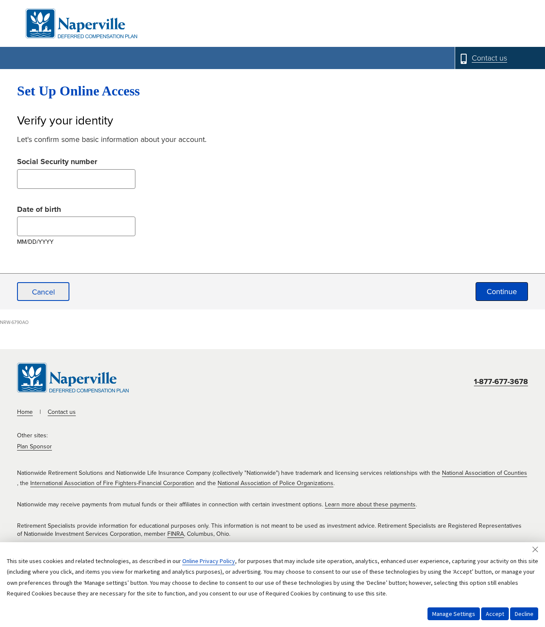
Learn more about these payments (370, 504)
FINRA (175, 533)
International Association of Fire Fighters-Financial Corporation (112, 483)
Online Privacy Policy (208, 561)
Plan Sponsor (34, 446)
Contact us (62, 412)
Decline (524, 614)
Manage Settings (453, 614)
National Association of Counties (484, 473)
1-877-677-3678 (501, 381)
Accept (495, 614)
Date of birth (39, 208)
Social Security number (57, 160)
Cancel (43, 292)
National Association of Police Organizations (275, 483)
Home (25, 412)
